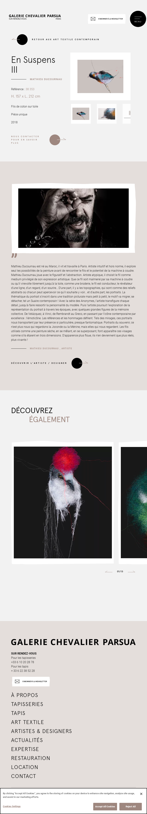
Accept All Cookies (105, 806)
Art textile (27, 722)
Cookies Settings (12, 806)
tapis (18, 713)
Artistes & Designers (41, 731)
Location (24, 767)
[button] (81, 114)
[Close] (141, 794)
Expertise (25, 749)
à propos (24, 695)
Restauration (30, 758)
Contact (23, 776)
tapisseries (27, 704)
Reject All (131, 806)
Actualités (27, 740)
